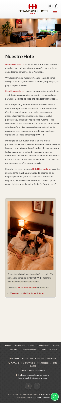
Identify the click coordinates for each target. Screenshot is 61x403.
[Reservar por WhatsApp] (55, 397)
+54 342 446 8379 (33, 370)
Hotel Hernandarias (15, 64)
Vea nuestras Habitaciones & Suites (27, 293)
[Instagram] (50, 6)
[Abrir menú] (55, 12)
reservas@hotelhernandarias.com (35, 375)
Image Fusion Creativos (40, 397)
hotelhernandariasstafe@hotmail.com (32, 378)
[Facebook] (56, 6)
